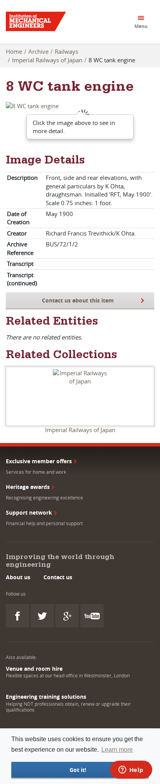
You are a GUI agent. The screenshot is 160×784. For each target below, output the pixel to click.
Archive (38, 51)
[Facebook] (17, 616)
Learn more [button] (117, 749)
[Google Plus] (67, 616)
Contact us (57, 577)
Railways (66, 51)
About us (18, 577)
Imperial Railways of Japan (47, 60)
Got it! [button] (78, 769)
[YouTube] (92, 616)
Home (14, 51)
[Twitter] (42, 616)
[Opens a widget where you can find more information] (131, 770)
